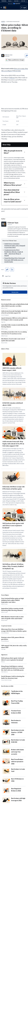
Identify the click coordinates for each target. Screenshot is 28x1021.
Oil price (10, 1)
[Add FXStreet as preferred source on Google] (15, 60)
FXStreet (7, 56)
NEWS (3, 21)
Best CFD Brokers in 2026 (17, 780)
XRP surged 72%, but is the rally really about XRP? (14, 646)
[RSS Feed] (12, 269)
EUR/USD (23, 1)
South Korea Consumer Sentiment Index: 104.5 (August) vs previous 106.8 (14, 245)
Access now (15, 292)
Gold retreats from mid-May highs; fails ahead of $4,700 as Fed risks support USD (13, 444)
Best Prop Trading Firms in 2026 (17, 702)
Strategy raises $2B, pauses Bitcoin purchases (12, 638)
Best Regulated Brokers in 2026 (16, 790)
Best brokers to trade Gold (18, 770)
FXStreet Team (8, 54)
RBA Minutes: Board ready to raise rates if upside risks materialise (12, 617)
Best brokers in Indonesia (16, 721)
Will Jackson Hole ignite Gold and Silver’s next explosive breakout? (13, 525)
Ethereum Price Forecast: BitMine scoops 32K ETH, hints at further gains (14, 630)
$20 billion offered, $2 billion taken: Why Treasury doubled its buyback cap (13, 566)
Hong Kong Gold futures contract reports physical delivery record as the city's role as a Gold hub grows (12, 668)
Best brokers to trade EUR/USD (18, 741)
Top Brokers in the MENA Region (17, 692)
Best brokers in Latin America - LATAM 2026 (17, 732)
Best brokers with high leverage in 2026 (18, 799)
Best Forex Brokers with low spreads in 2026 (17, 762)
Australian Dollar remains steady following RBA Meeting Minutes (12, 609)
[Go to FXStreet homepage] (4, 8)
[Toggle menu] (1, 7)
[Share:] (7, 269)
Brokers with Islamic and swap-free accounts (17, 752)
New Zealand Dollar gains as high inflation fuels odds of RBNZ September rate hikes (12, 600)
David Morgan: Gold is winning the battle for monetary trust (12, 677)
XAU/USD (16, 1)
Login (24, 7)
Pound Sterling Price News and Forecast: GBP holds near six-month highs (14, 260)
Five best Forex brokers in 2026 (16, 712)
